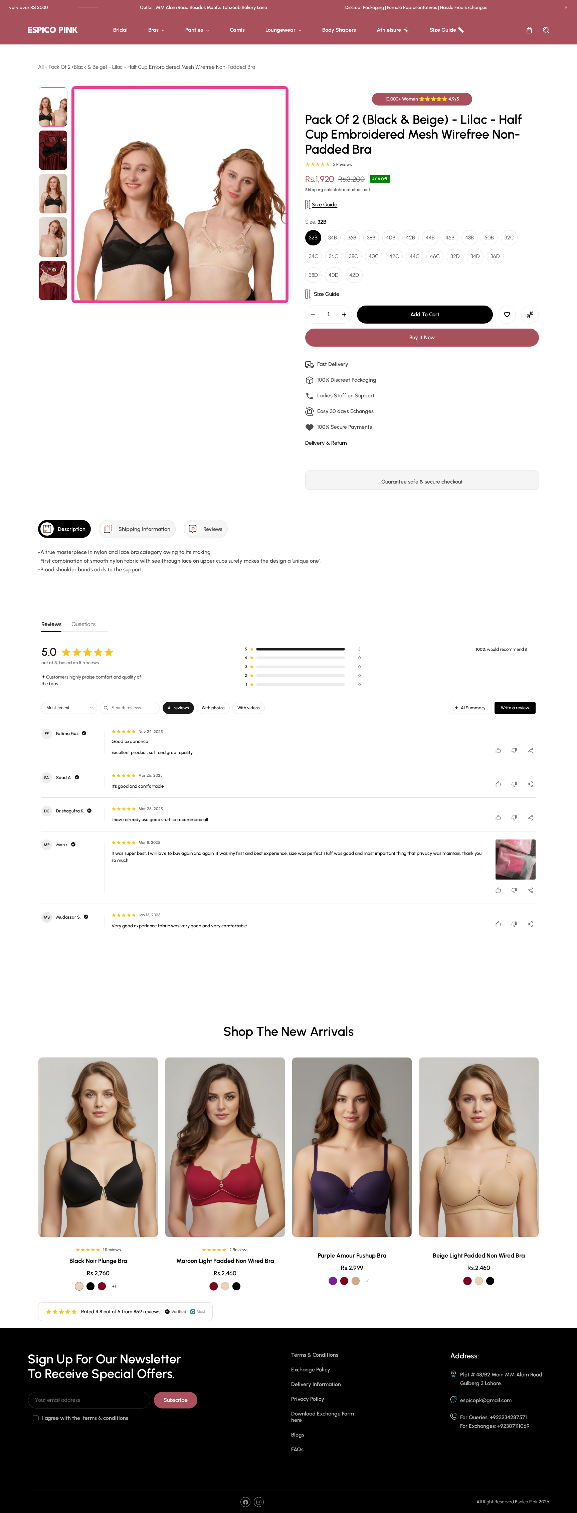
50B (489, 238)
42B (410, 238)
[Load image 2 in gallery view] (53, 150)
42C (394, 256)
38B (371, 238)
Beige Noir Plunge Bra (98, 1255)
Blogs (297, 1435)
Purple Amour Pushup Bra (479, 1255)
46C (435, 256)
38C (353, 256)
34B (332, 238)
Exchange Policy (310, 1369)
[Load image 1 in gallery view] (53, 107)
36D (495, 256)
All (41, 67)
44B (430, 238)
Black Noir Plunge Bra (225, 1261)
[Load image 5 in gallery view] (53, 280)
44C (414, 256)
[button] (529, 30)
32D (455, 256)
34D (475, 256)
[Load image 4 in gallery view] (53, 237)
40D (334, 275)
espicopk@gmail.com (486, 1400)
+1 (114, 1281)
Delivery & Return (326, 443)
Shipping (314, 190)
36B (352, 238)
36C (333, 256)
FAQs (297, 1449)
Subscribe (176, 1400)
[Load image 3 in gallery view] (53, 194)
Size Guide (324, 204)
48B (469, 238)
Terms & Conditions (314, 1355)
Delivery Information (316, 1384)
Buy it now (422, 338)
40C (374, 256)
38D (313, 275)
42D (354, 275)
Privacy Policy (307, 1399)
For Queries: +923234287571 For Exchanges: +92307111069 (495, 1421)
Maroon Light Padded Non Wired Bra (352, 1261)
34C (313, 256)
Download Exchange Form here (322, 1416)
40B (390, 238)
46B (449, 238)
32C (509, 238)
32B (313, 238)
